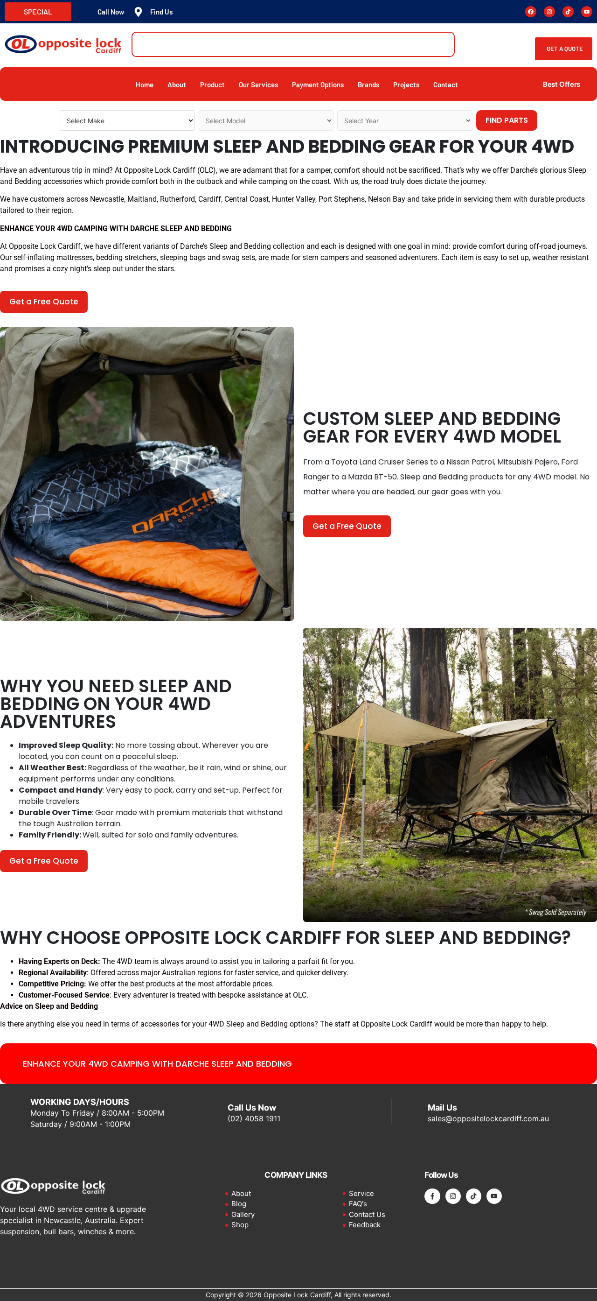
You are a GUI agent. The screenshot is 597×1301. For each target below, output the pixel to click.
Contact (445, 84)
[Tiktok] (568, 11)
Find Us (161, 11)
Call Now (110, 11)
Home (144, 84)
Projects (406, 84)
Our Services (258, 84)
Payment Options (318, 84)
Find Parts (507, 120)
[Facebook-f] (432, 1196)
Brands (368, 84)
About (176, 84)
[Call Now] (85, 12)
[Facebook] (530, 11)
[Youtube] (586, 11)
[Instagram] (549, 11)
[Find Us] (138, 12)
